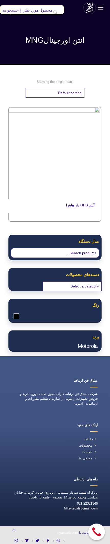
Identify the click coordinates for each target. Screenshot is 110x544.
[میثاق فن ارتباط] (89, 7)
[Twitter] (39, 540)
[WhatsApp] (60, 540)
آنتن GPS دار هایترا (80, 205)
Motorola (88, 346)
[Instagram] (18, 540)
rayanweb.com (67, 533)
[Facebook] (49, 540)
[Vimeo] (28, 540)
